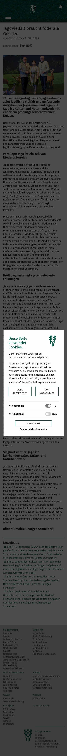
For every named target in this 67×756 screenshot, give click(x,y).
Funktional (18, 414)
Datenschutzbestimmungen (33, 429)
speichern (33, 423)
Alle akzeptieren (20, 391)
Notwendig (18, 405)
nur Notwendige (46, 391)
